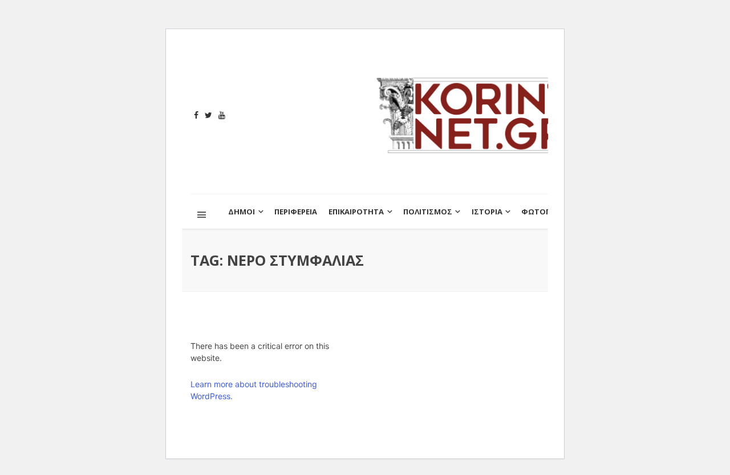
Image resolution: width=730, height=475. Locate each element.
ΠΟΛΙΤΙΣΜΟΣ (427, 211)
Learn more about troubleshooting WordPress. (253, 390)
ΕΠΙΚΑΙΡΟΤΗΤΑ (356, 211)
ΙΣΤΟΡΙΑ (487, 211)
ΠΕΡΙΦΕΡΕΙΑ (295, 211)
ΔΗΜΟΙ (241, 211)
